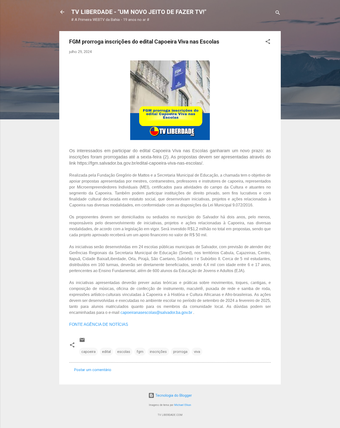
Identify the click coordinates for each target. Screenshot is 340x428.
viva (197, 351)
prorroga (180, 351)
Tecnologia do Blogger (173, 395)
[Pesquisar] (278, 13)
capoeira (88, 351)
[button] (268, 42)
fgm (140, 351)
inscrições (158, 351)
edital (106, 351)
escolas (123, 351)
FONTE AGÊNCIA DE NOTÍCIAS (98, 324)
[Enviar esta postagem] (82, 341)
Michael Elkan (182, 405)
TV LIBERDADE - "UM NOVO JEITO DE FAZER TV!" (138, 11)
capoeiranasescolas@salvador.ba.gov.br (156, 312)
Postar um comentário (92, 370)
